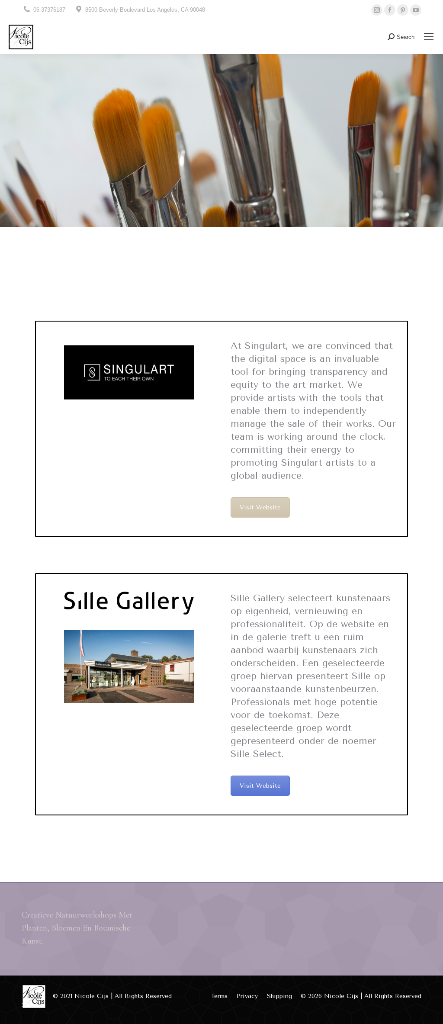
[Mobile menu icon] (428, 36)
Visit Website (260, 507)
